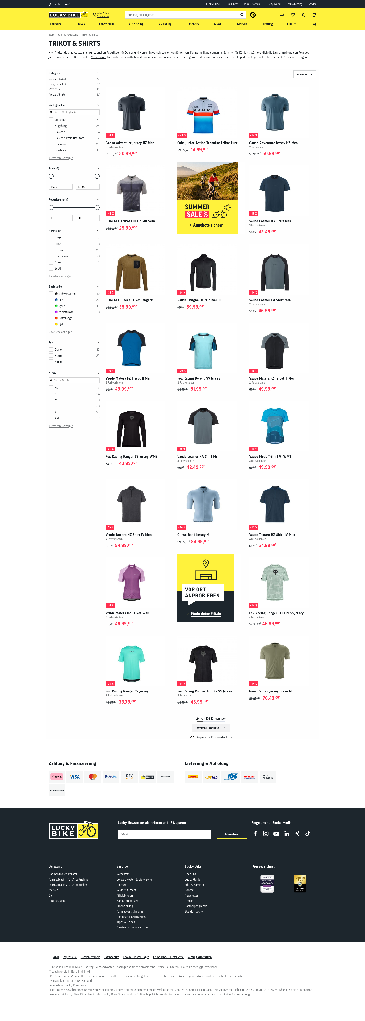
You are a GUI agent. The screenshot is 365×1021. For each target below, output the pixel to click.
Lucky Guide (213, 4)
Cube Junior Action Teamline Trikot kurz (207, 143)
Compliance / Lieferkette (168, 957)
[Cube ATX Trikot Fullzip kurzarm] (139, 190)
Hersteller (55, 230)
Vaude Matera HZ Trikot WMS (128, 613)
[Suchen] (242, 15)
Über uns (190, 874)
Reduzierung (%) (58, 199)
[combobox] (185, 15)
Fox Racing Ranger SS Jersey (127, 691)
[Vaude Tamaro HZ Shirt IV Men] (139, 504)
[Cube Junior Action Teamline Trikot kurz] (210, 112)
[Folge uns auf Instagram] (266, 833)
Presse (189, 900)
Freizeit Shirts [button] (57, 94)
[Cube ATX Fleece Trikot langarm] (139, 269)
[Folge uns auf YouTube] (276, 833)
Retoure (121, 884)
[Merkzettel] (292, 15)
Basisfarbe (55, 286)
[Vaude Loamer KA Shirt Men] (282, 190)
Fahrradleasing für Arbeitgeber (68, 884)
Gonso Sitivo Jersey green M (270, 691)
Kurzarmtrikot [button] (57, 79)
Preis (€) (54, 168)
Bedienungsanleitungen (131, 916)
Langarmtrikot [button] (57, 84)
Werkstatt (123, 874)
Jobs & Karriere (252, 4)
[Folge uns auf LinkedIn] (286, 833)
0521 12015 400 (60, 4)
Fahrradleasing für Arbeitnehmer (69, 879)
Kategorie (55, 73)
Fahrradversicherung (130, 911)
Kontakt (189, 890)
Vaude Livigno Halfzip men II (199, 300)
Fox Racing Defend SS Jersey (198, 378)
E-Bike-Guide (57, 900)
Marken (53, 890)
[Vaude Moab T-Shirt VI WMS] (282, 426)
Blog (51, 895)
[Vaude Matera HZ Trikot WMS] (139, 582)
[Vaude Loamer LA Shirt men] (282, 269)
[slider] (51, 176)
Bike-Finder (232, 4)
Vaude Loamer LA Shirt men (270, 300)
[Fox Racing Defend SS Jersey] (210, 348)
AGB (56, 957)
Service (312, 4)
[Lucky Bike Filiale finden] (209, 588)
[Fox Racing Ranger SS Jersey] (139, 661)
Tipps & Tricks (126, 922)
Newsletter (191, 895)
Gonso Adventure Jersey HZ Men (130, 143)
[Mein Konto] (303, 15)
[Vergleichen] (282, 15)
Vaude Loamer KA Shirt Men (270, 221)
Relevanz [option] (301, 74)
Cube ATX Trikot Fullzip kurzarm (130, 221)
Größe (52, 373)
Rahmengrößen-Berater (63, 874)
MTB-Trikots (98, 57)
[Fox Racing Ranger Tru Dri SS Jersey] (282, 582)
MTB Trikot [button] (56, 89)
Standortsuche (194, 911)
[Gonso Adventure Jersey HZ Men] (139, 112)
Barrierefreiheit (90, 957)
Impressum (70, 957)
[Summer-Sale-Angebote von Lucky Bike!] (210, 198)
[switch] (352, 1006)
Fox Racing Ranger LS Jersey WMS (132, 457)
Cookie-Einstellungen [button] (136, 957)
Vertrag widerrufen (200, 957)
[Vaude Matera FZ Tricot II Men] (139, 348)
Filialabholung (125, 895)
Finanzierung (125, 906)
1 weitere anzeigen (60, 276)
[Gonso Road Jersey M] (210, 504)
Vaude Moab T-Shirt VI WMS (270, 457)
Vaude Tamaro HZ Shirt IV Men (129, 535)
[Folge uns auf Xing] (297, 833)
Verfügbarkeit (57, 105)
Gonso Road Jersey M (193, 535)
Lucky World (274, 4)
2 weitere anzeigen (60, 332)
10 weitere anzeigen (61, 426)
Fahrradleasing (294, 4)
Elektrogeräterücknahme (132, 927)
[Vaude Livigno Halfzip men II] (210, 269)
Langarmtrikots (282, 52)
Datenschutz (111, 957)
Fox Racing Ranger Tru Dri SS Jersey (276, 613)
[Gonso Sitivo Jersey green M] (282, 661)
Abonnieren (232, 834)
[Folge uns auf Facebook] (255, 833)
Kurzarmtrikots (199, 52)
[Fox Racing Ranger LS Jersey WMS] (139, 426)
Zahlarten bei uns (127, 900)
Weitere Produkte (208, 728)
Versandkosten (105, 967)
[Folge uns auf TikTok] (307, 833)
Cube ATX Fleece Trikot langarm (130, 300)
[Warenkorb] (314, 15)
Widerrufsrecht (126, 890)
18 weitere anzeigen (61, 158)
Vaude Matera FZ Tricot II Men (128, 378)
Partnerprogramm (196, 906)
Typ (51, 342)
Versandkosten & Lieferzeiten (135, 879)
